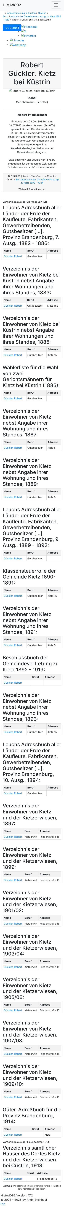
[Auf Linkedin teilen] (17, 40)
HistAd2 (12, 5)
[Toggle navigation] (56, 4)
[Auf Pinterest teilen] (28, 35)
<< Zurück (12, 28)
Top (2, 1204)
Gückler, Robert (13, 256)
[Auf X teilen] (23, 31)
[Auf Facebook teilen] (29, 26)
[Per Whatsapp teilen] (18, 44)
